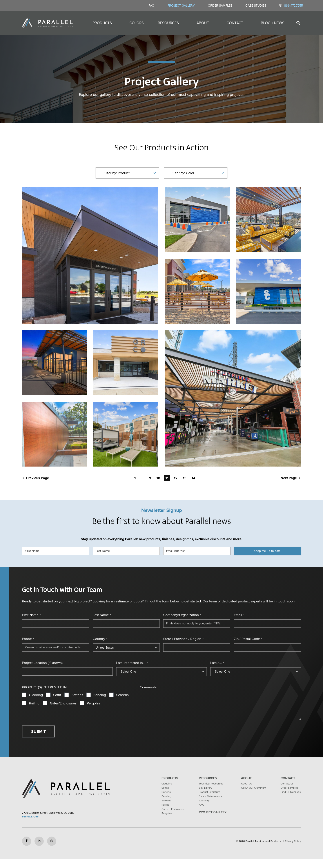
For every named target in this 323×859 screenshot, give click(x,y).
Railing (34, 703)
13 (184, 478)
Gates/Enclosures (63, 703)
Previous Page (37, 477)
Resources (168, 23)
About (202, 23)
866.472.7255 (293, 5)
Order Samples (220, 5)
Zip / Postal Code (248, 638)
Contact (235, 23)
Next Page (289, 477)
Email (239, 615)
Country (100, 638)
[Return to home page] (47, 23)
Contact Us (287, 784)
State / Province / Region (183, 638)
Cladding (36, 695)
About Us (246, 784)
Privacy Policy (293, 841)
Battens (77, 695)
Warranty (204, 800)
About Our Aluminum (253, 788)
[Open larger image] (90, 255)
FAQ (151, 5)
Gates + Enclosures (173, 809)
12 (176, 478)
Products (102, 23)
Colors (136, 23)
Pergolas (93, 703)
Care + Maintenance (210, 796)
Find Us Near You (291, 792)
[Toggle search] (298, 23)
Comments (148, 687)
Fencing (99, 695)
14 (193, 478)
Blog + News (272, 23)
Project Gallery (181, 5)
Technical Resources (211, 784)
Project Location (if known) (42, 662)
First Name (31, 615)
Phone (28, 638)
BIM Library (205, 788)
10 (158, 478)
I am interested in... (132, 662)
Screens (122, 695)
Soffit (57, 695)
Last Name (102, 615)
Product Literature (209, 792)
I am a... (217, 662)
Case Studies (255, 5)
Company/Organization (182, 615)
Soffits (165, 788)
